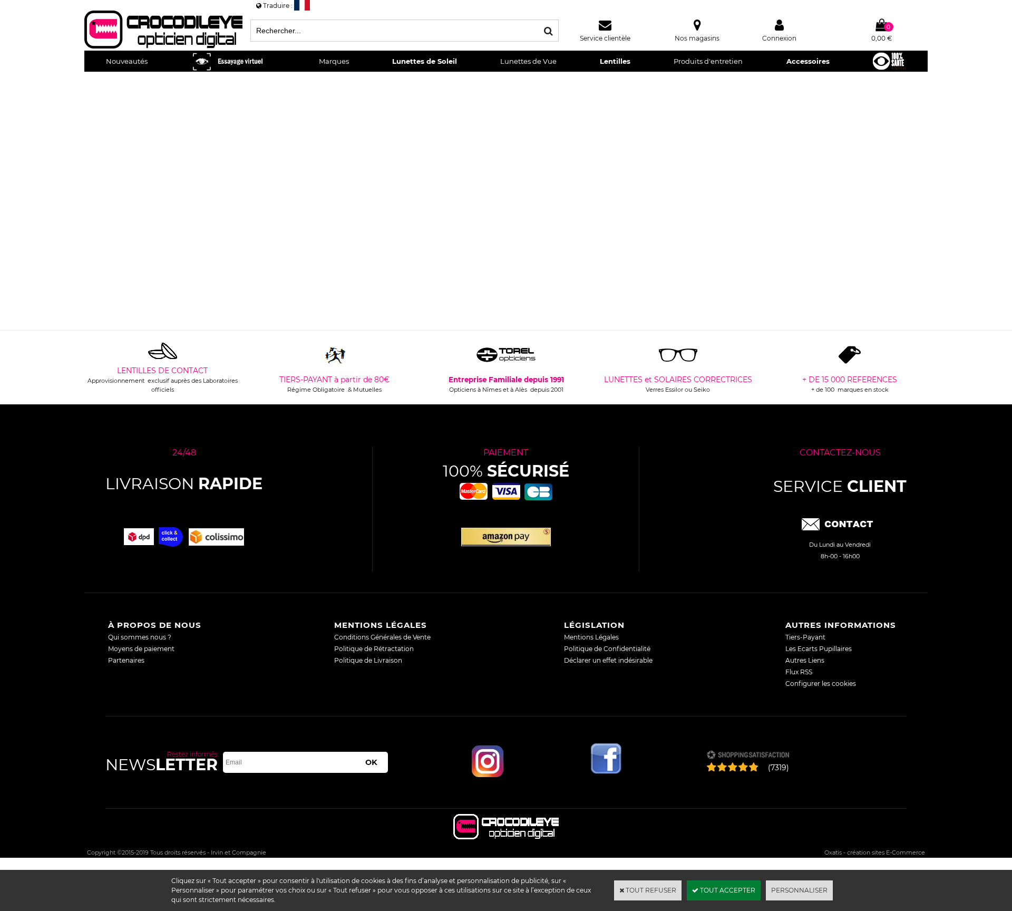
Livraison (183, 483)
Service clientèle (605, 38)
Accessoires (808, 61)
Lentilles (615, 61)
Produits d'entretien (708, 61)
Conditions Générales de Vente (382, 637)
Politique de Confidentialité (607, 649)
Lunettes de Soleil (424, 61)
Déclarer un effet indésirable (608, 660)
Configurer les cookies (820, 683)
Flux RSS (798, 672)
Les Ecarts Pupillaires (818, 649)
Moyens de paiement (141, 649)
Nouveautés (127, 61)
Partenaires (126, 660)
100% (506, 471)
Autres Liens (804, 660)
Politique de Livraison (368, 660)
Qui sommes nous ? (139, 637)
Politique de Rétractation (374, 649)
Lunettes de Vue (528, 61)
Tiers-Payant (805, 637)
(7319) (778, 767)
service (840, 486)
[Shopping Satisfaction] (747, 755)
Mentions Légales (591, 637)
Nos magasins (697, 38)
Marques (334, 61)
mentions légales (380, 625)
